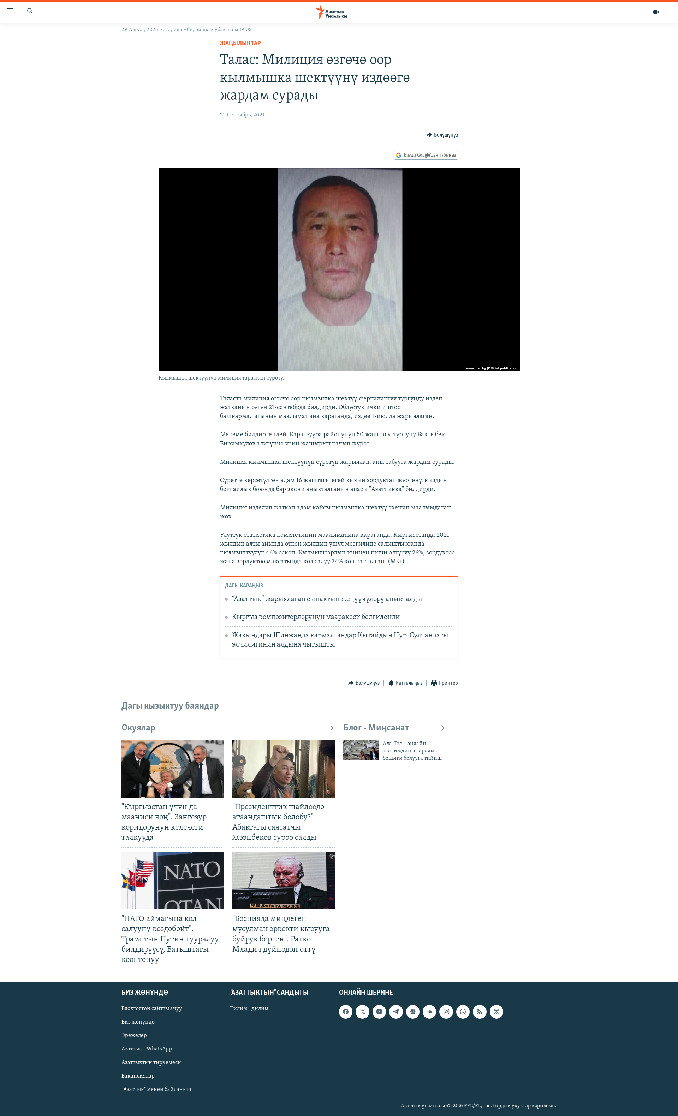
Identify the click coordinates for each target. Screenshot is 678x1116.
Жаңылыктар (240, 44)
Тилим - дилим (249, 1009)
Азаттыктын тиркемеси (151, 1063)
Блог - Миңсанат (376, 728)
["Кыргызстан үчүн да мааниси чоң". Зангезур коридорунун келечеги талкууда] (172, 769)
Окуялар (138, 728)
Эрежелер (134, 1036)
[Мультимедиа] (656, 12)
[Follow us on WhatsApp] (463, 1012)
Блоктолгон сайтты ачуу (151, 1009)
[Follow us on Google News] (413, 1012)
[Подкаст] (496, 1012)
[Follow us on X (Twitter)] (362, 1012)
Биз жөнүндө (138, 1022)
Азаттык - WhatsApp (146, 1049)
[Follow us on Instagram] (446, 1012)
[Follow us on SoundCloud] (429, 1012)
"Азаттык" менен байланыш (156, 1089)
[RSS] (479, 1012)
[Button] (442, 135)
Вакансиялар (138, 1076)
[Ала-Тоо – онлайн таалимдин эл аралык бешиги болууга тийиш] (361, 750)
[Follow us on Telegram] (396, 1012)
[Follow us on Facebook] (345, 1012)
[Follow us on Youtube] (379, 1012)
